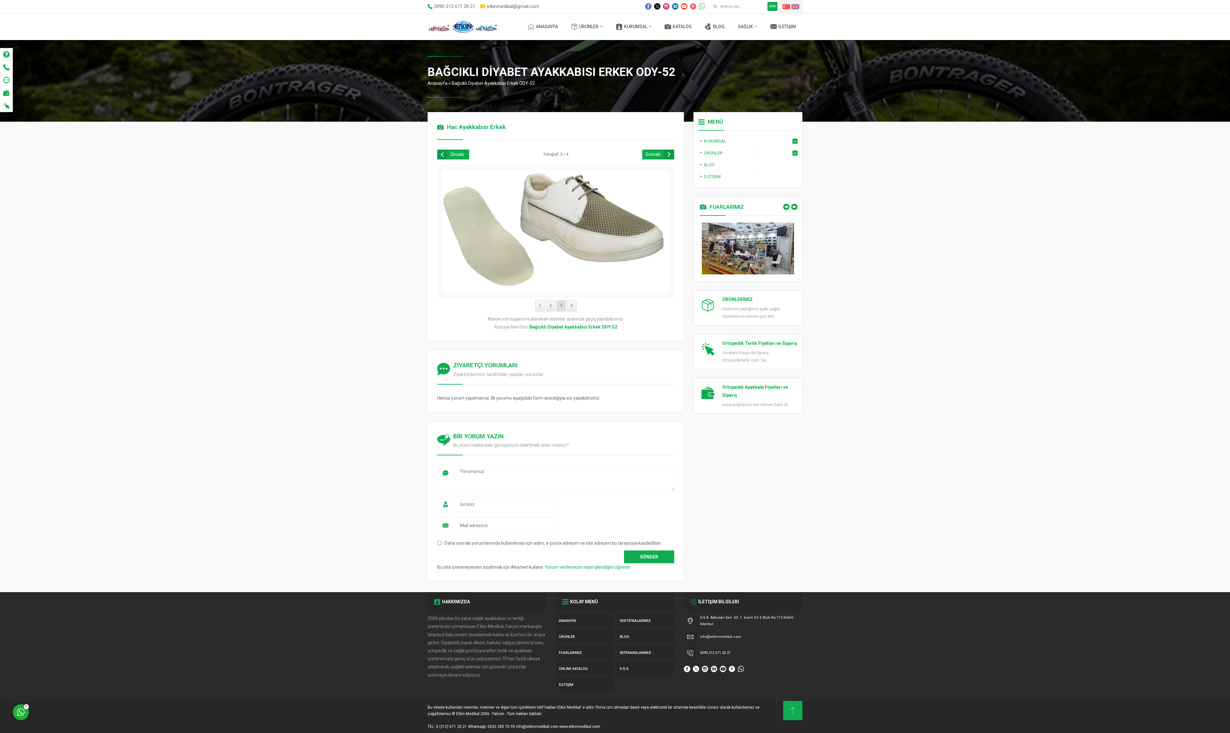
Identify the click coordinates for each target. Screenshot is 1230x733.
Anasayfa (437, 83)
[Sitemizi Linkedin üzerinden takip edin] (675, 6)
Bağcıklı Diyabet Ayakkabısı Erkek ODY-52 (493, 83)
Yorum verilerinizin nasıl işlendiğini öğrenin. (588, 567)
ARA (772, 6)
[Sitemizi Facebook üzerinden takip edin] (648, 6)
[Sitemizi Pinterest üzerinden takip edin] (693, 6)
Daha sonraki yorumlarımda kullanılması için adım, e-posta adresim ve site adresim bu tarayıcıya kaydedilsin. (553, 543)
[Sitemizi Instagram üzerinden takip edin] (666, 6)
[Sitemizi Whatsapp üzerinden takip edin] (702, 6)
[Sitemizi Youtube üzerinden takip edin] (684, 6)
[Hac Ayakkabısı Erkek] (555, 288)
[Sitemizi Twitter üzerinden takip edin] (657, 6)
